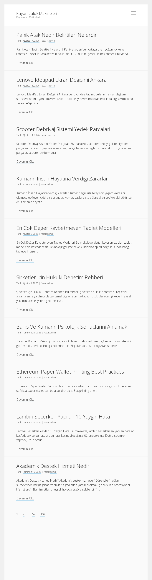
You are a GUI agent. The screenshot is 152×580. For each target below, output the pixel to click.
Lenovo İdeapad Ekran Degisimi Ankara (61, 79)
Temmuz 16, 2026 (32, 471)
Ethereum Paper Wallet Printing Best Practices (70, 371)
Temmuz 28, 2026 (32, 332)
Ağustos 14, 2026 (31, 40)
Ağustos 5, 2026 (30, 184)
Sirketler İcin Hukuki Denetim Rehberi (59, 277)
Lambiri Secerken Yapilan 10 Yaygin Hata (63, 416)
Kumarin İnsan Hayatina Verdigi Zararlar (62, 178)
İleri (42, 514)
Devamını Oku (25, 63)
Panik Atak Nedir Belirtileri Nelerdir (56, 34)
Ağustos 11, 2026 (31, 85)
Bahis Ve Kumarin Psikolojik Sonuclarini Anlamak (71, 326)
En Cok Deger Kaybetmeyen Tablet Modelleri (68, 227)
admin (52, 40)
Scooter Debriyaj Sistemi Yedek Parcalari (63, 129)
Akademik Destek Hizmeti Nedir (52, 465)
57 (33, 514)
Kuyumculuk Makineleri (36, 13)
